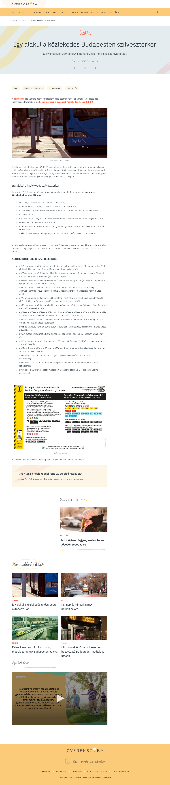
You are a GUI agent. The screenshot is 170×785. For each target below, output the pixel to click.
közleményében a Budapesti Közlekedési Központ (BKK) (66, 102)
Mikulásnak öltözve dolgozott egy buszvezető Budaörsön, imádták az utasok (82, 652)
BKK (15, 88)
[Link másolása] (95, 68)
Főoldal (14, 21)
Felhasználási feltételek (97, 772)
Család (24, 21)
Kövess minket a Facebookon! (89, 761)
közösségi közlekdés (33, 88)
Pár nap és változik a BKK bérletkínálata (76, 607)
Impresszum (45, 772)
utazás (18, 459)
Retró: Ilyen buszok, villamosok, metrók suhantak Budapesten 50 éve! (35, 649)
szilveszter (55, 88)
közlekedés (72, 88)
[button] (60, 698)
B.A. (74, 61)
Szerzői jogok (61, 772)
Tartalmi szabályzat (120, 772)
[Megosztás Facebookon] (74, 68)
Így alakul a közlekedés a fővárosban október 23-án (34, 607)
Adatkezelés (77, 772)
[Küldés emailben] (85, 68)
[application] (59, 698)
